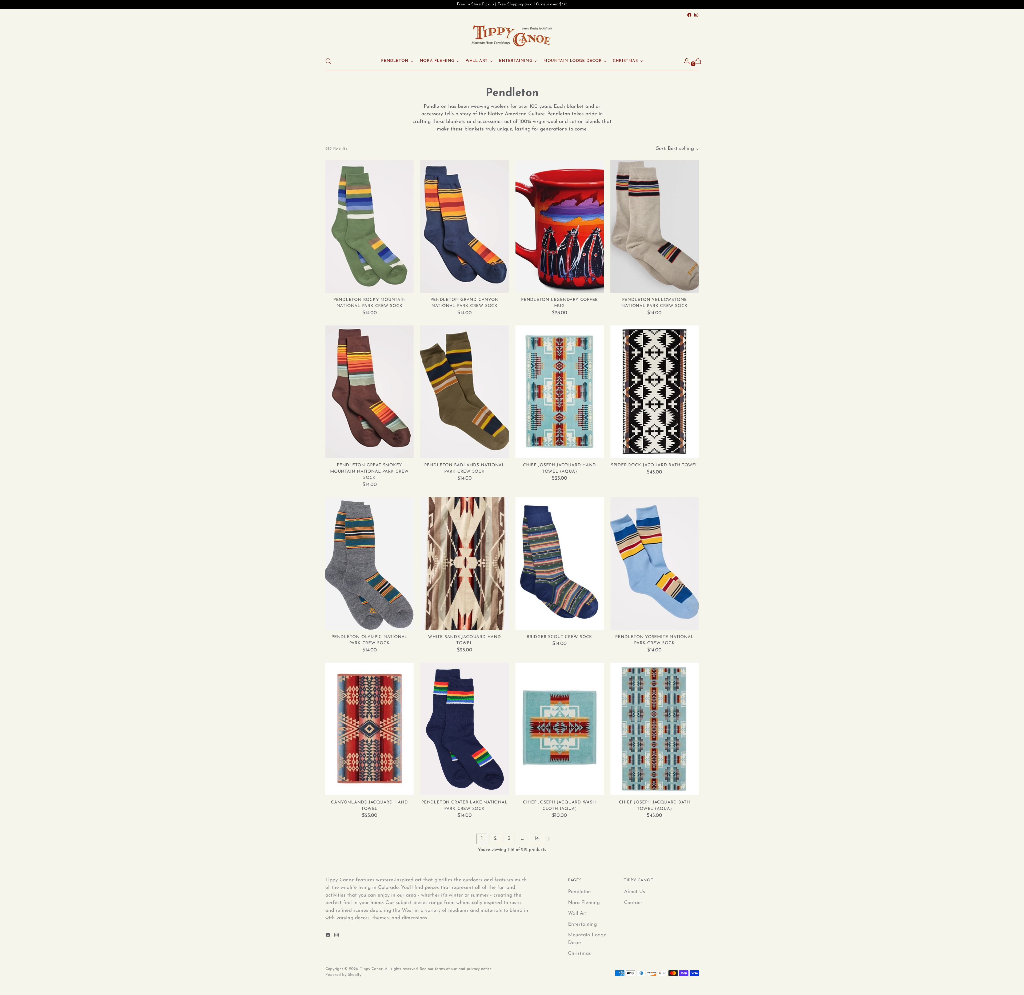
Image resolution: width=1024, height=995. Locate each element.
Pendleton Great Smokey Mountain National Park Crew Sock (369, 471)
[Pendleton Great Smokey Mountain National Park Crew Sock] (369, 391)
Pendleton (579, 891)
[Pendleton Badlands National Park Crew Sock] (464, 391)
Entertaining (582, 924)
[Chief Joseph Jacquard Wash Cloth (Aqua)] (559, 729)
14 (536, 838)
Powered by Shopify (343, 975)
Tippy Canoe (371, 969)
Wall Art (577, 913)
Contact (633, 902)
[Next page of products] (548, 839)
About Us (634, 891)
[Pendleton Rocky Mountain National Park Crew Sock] (369, 226)
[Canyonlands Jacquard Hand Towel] (369, 729)
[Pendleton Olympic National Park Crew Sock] (369, 563)
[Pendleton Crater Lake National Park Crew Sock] (464, 729)
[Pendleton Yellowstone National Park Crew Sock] (654, 226)
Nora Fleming (584, 902)
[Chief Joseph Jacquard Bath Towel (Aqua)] (654, 729)
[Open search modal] (328, 61)
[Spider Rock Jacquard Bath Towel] (654, 391)
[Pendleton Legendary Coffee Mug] (559, 226)
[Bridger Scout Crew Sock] (559, 563)
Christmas (579, 953)
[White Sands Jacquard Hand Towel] (464, 563)
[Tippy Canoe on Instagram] (696, 15)
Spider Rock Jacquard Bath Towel (654, 465)
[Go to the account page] (684, 61)
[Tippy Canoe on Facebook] (689, 15)
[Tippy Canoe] (512, 35)
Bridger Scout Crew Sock (559, 637)
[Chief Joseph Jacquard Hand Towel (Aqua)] (559, 391)
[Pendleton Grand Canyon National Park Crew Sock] (464, 226)
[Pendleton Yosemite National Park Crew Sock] (654, 563)
